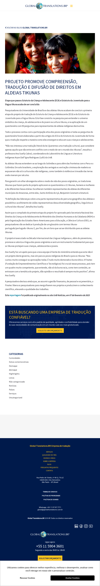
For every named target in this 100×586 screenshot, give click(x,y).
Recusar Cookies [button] (27, 578)
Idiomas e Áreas (49, 458)
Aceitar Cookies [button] (72, 578)
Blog (49, 464)
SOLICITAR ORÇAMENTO (50, 558)
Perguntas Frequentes (49, 467)
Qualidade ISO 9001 (49, 455)
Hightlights (14, 373)
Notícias (12, 385)
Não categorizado (17, 381)
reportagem (15, 295)
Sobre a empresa (49, 461)
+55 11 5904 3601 (50, 546)
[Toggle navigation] (71, 6)
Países (12, 389)
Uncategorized (15, 397)
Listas (11, 377)
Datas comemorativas (19, 362)
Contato (49, 471)
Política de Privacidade (51, 496)
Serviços (12, 393)
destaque (13, 369)
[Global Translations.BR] (46, 4)
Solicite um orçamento (50, 330)
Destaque (13, 366)
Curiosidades (14, 358)
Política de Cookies (50, 499)
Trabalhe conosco (50, 492)
